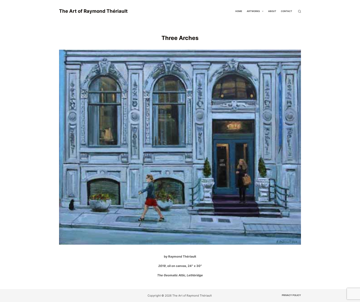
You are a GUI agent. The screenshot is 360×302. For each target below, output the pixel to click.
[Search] (299, 11)
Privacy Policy (291, 295)
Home (238, 11)
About (272, 11)
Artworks (253, 11)
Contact (286, 11)
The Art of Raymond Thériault (93, 11)
